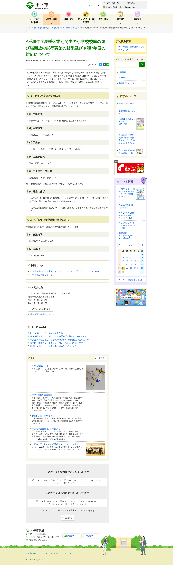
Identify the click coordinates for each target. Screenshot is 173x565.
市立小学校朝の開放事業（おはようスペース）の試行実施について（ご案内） (65, 271)
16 (119, 264)
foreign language (129, 7)
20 (135, 264)
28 (138, 268)
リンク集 (67, 553)
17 (123, 264)
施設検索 (122, 72)
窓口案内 (70, 536)
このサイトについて (50, 553)
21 (138, 264)
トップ (28, 28)
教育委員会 (46, 28)
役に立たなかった (94, 480)
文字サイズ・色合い (114, 3)
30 (119, 272)
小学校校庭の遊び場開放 (41, 275)
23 (119, 268)
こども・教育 (36, 28)
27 (135, 268)
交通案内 (89, 536)
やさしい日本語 (111, 7)
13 (135, 261)
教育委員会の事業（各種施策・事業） (65, 28)
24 (123, 268)
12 (131, 261)
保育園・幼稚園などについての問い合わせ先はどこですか (56, 343)
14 (138, 261)
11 (127, 261)
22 (142, 264)
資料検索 (122, 78)
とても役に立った (41, 480)
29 (142, 268)
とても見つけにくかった (77, 504)
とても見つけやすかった (48, 501)
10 (123, 261)
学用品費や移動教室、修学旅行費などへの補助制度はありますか (59, 340)
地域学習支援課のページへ (42, 314)
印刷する (93, 64)
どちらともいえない (74, 480)
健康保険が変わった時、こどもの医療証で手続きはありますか (58, 336)
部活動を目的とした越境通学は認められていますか (53, 346)
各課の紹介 (32, 553)
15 (142, 261)
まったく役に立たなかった (67, 483)
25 (127, 268)
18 (127, 264)
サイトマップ (96, 6)
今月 (120, 245)
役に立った (57, 480)
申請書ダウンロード (127, 83)
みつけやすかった (69, 501)
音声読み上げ (132, 3)
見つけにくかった (56, 504)
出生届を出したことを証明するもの (46, 333)
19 (131, 264)
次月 (141, 245)
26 (131, 268)
